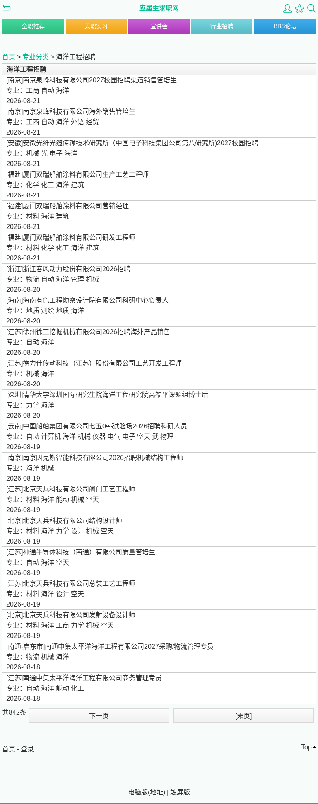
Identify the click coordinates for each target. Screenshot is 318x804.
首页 (8, 56)
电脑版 (138, 792)
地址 (156, 792)
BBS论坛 (285, 26)
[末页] (243, 716)
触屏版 (180, 792)
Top (306, 747)
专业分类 (35, 56)
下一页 (99, 716)
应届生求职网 (159, 8)
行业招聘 (222, 26)
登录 (27, 749)
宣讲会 (159, 26)
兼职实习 (96, 26)
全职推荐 (33, 26)
